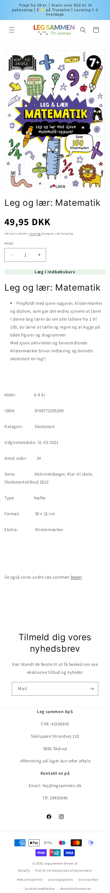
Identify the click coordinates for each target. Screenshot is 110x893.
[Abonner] (91, 689)
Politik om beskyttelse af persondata (63, 870)
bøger (76, 577)
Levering (35, 233)
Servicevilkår (88, 879)
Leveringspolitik (60, 879)
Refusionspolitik (29, 879)
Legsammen (54, 863)
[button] (11, 29)
